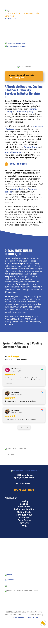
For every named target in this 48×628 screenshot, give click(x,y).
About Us (24, 517)
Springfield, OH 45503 (24, 477)
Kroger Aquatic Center (29, 307)
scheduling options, (14, 152)
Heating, (33, 109)
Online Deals (24, 511)
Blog (24, 525)
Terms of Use (32, 617)
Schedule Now (24, 514)
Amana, (27, 147)
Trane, (35, 147)
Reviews (24, 522)
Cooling (24, 503)
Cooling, (8, 111)
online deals (18, 189)
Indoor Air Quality (25, 111)
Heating (24, 501)
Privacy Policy (18, 617)
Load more (24, 427)
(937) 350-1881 (10, 18)
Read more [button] (8, 383)
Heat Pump (24, 506)
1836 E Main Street (24, 475)
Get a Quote (24, 520)
